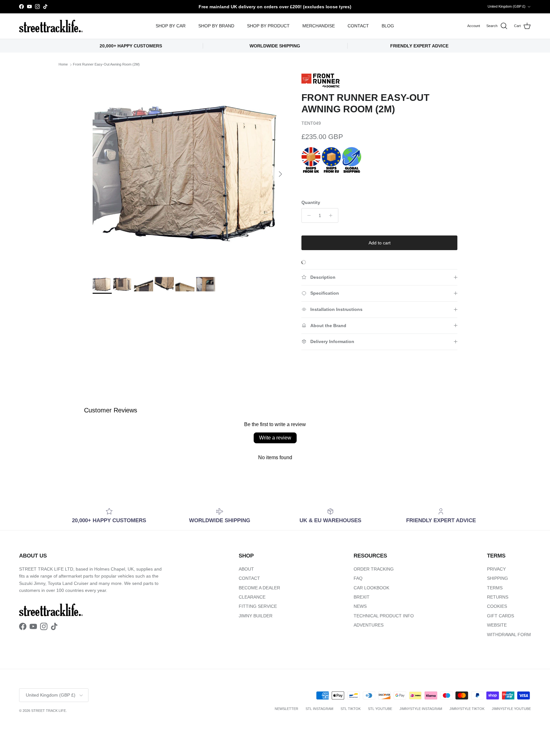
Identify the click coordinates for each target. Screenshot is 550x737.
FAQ (358, 578)
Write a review (275, 437)
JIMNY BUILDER (255, 615)
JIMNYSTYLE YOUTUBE (511, 709)
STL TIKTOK (351, 709)
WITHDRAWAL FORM (509, 634)
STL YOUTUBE (380, 709)
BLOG (388, 25)
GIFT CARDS (500, 615)
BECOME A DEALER (259, 587)
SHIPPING (497, 578)
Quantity (310, 202)
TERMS (495, 587)
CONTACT (358, 25)
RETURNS (497, 597)
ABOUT (246, 569)
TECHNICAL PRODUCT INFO (384, 615)
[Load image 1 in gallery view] (190, 171)
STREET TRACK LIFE (48, 710)
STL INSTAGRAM (319, 709)
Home (63, 65)
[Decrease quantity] (307, 215)
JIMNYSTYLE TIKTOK (466, 709)
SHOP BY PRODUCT (268, 25)
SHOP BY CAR (171, 25)
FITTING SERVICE (258, 606)
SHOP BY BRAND (216, 25)
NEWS (360, 606)
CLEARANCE (252, 597)
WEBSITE (497, 625)
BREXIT (362, 597)
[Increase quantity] (332, 215)
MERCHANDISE (318, 25)
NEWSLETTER (286, 709)
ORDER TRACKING (374, 569)
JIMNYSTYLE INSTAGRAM (420, 709)
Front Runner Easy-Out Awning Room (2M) (106, 65)
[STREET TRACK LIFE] (51, 26)
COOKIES (497, 606)
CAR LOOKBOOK (371, 587)
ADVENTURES (369, 625)
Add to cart (380, 242)
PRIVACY (496, 569)
